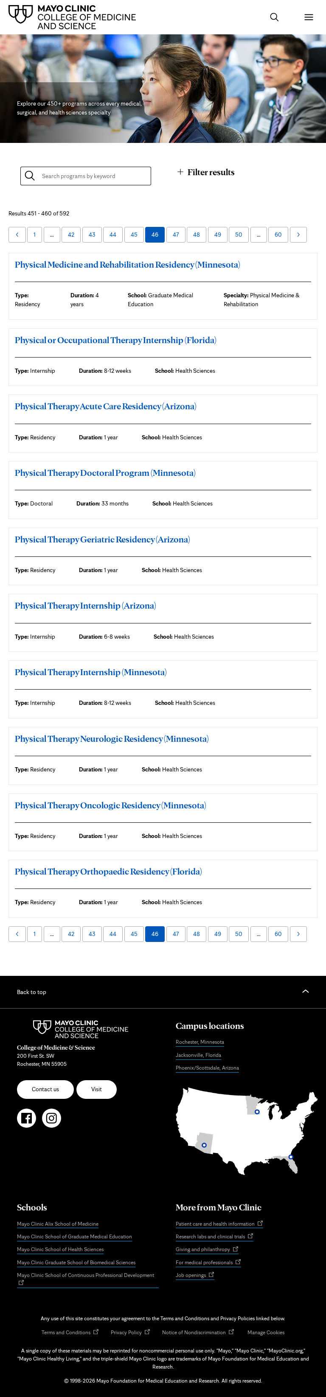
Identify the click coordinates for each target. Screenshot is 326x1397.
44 (113, 234)
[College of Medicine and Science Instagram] (51, 1122)
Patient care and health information (219, 1224)
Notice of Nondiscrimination (198, 1333)
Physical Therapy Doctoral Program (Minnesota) (105, 472)
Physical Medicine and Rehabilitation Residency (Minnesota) (127, 264)
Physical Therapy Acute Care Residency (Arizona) (106, 406)
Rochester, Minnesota (200, 1042)
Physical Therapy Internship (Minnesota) (91, 672)
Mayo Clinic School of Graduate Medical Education (74, 1236)
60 (278, 234)
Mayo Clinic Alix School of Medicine (57, 1224)
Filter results (211, 172)
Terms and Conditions (70, 1333)
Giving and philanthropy (207, 1250)
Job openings (195, 1275)
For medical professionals (208, 1263)
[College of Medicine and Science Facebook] (26, 1122)
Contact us (45, 1089)
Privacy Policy (130, 1333)
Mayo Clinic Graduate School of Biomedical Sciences (76, 1262)
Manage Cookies (265, 1332)
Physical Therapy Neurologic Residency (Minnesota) (112, 738)
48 (196, 234)
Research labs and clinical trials (214, 1237)
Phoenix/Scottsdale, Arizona (207, 1068)
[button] (274, 17)
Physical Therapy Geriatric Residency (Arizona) (102, 539)
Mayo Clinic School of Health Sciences (60, 1249)
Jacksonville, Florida (198, 1055)
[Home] (74, 17)
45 (134, 234)
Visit (96, 1089)
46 (155, 234)
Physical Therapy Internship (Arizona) (85, 605)
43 (92, 234)
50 (238, 234)
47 (176, 234)
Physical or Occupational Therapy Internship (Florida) (115, 340)
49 (217, 234)
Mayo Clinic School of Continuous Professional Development (88, 1279)
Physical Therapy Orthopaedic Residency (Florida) (108, 871)
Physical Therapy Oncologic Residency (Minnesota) (110, 805)
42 (71, 234)
